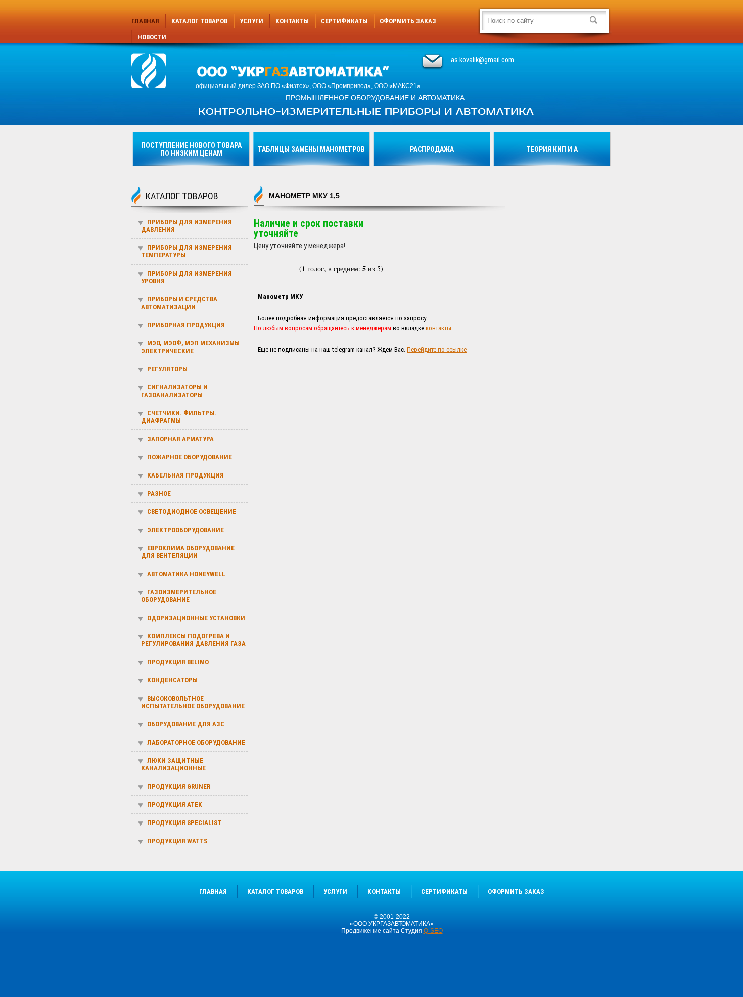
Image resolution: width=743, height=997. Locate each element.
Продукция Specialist (184, 823)
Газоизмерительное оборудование (178, 595)
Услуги (251, 21)
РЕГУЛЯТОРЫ (167, 369)
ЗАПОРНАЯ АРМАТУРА (180, 439)
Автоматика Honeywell (186, 574)
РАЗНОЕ (159, 493)
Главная (145, 21)
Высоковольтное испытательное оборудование (193, 702)
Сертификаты (344, 21)
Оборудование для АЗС (185, 724)
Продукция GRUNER (178, 786)
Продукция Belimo (178, 662)
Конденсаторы (172, 680)
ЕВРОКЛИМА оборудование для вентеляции (188, 551)
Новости (151, 37)
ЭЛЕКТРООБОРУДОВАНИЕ (185, 530)
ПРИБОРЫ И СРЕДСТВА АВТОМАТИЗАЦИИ (179, 303)
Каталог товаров (199, 21)
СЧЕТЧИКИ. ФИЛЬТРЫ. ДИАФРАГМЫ (178, 416)
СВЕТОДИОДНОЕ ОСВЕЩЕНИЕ (191, 511)
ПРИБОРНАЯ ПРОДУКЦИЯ (186, 325)
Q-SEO (433, 930)
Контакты (292, 21)
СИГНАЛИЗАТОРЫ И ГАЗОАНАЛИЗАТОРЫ (174, 391)
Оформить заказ (408, 21)
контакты (438, 328)
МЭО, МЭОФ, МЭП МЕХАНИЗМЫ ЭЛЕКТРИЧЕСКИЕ (190, 347)
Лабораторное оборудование (196, 742)
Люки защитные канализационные (173, 764)
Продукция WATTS (177, 841)
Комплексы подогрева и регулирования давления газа (193, 639)
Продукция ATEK (174, 804)
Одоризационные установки (196, 618)
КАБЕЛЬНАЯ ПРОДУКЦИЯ (185, 475)
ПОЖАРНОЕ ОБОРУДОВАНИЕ (189, 457)
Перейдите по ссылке (437, 349)
